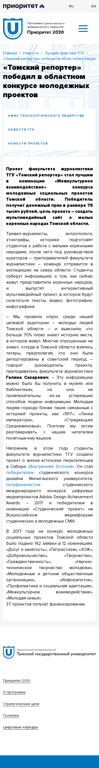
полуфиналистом (23, 484)
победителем (20, 472)
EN (93, 6)
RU (71, 6)
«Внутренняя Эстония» (51, 466)
